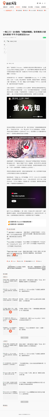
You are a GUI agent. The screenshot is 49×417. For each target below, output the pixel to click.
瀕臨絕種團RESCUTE (30, 261)
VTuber (14, 261)
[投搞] (37, 3)
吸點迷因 (40, 10)
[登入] (42, 3)
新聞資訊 (18, 7)
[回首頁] (9, 3)
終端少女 (40, 261)
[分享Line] (4, 44)
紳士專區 (30, 7)
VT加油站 (37, 7)
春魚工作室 (20, 261)
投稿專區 (43, 7)
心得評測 (11, 7)
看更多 (24, 337)
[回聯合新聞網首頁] (4, 3)
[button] (45, 3)
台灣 (9, 261)
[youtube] (40, 3)
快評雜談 (24, 7)
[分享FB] (4, 41)
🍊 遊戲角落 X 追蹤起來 (16, 224)
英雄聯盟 (19, 10)
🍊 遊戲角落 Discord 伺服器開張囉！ (20, 222)
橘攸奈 (26, 10)
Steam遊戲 (33, 10)
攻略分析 (5, 7)
